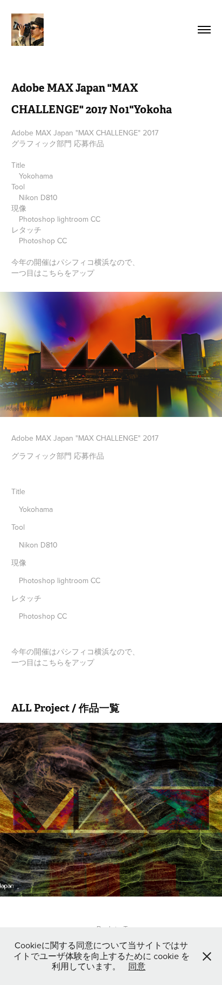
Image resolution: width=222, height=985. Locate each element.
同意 (136, 966)
